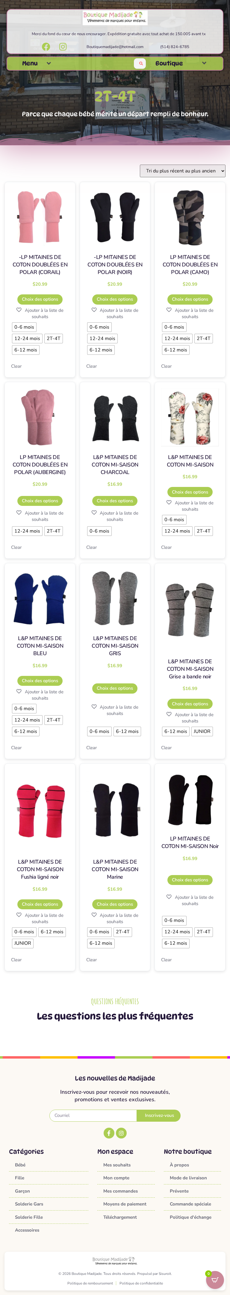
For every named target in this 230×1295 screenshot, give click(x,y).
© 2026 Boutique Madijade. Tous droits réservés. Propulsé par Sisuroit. (115, 1273)
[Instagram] (121, 1133)
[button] (49, 63)
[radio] (24, 327)
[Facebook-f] (109, 1133)
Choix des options (40, 299)
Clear (16, 366)
